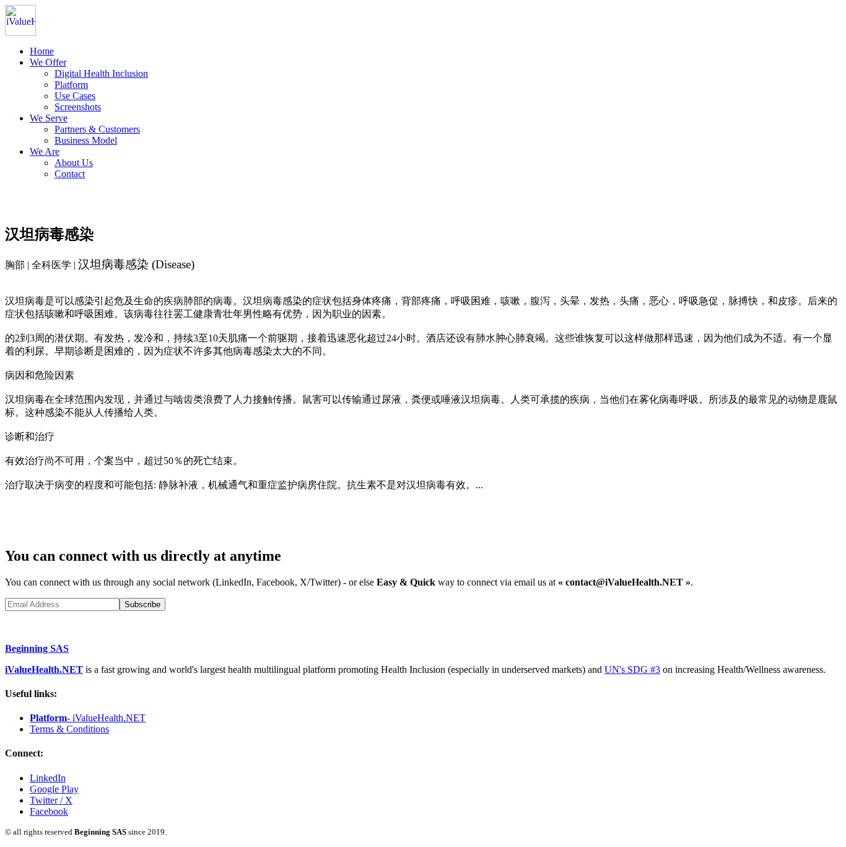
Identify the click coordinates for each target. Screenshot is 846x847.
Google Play (54, 789)
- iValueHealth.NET (88, 718)
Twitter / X (51, 800)
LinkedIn (48, 778)
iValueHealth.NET (44, 669)
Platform (71, 84)
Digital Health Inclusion (101, 73)
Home (42, 51)
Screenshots (78, 107)
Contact (70, 174)
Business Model (86, 140)
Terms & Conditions (69, 729)
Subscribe (142, 604)
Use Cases (75, 95)
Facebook (49, 811)
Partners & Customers (97, 129)
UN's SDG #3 (632, 669)
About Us (74, 162)
